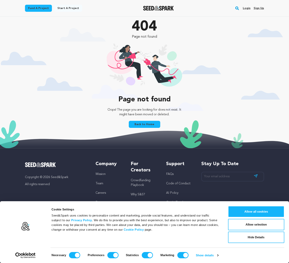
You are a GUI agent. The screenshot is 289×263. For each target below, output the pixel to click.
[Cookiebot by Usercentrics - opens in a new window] (25, 255)
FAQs (170, 174)
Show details (205, 255)
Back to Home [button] (144, 124)
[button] (237, 8)
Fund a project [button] (38, 8)
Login (246, 8)
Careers (101, 193)
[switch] (113, 255)
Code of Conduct (178, 183)
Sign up (259, 8)
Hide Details (256, 237)
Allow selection (256, 224)
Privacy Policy (81, 220)
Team (99, 183)
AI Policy (172, 193)
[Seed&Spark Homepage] (158, 8)
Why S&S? (138, 194)
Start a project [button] (68, 8)
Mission (101, 174)
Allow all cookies (256, 211)
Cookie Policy (134, 229)
